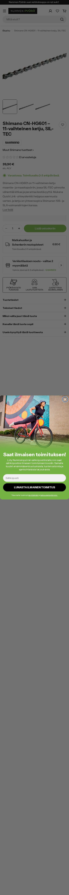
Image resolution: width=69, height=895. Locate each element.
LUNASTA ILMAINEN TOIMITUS (34, 487)
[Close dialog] (65, 399)
